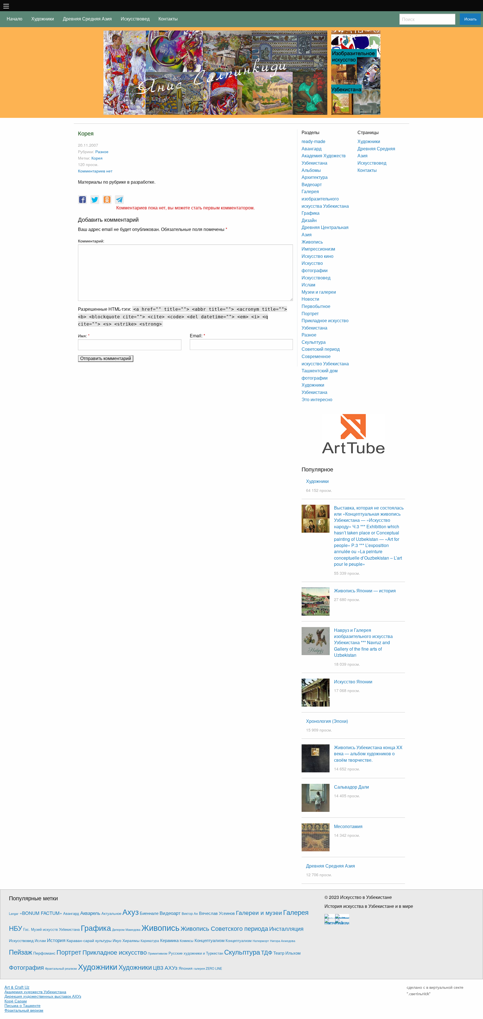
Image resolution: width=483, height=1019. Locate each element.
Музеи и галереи (319, 292)
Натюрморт (261, 941)
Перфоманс (44, 953)
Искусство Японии (353, 681)
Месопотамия (348, 826)
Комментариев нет (95, 171)
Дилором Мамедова (126, 929)
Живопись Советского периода (224, 928)
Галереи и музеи (259, 912)
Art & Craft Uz (16, 987)
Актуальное (111, 913)
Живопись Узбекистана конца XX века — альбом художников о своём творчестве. (368, 753)
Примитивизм (157, 953)
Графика (310, 213)
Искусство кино (317, 256)
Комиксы (186, 940)
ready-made (313, 141)
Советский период (321, 349)
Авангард (311, 148)
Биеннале (149, 913)
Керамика (169, 940)
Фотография (26, 967)
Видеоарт (312, 184)
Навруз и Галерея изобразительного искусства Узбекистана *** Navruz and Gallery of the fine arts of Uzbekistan (363, 642)
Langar (13, 913)
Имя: (83, 335)
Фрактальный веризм (23, 1010)
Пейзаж (20, 952)
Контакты (168, 18)
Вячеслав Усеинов (217, 913)
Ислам (308, 284)
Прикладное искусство (114, 952)
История (56, 940)
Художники (42, 18)
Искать (470, 19)
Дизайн (309, 220)
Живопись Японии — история (365, 590)
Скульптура (314, 342)
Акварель (90, 912)
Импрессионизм (318, 249)
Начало (14, 18)
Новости (310, 299)
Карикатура (150, 940)
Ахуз (130, 911)
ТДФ (266, 952)
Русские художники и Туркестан (196, 953)
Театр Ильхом (286, 953)
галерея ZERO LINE (208, 968)
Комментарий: (91, 241)
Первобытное (316, 306)
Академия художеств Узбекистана (35, 991)
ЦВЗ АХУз (165, 967)
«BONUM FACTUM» (41, 913)
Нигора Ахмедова (282, 941)
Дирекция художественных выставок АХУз (42, 996)
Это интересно (317, 399)
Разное (101, 151)
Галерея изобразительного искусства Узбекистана (325, 198)
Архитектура (315, 177)
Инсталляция (286, 928)
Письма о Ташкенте (22, 1005)
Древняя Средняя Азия (87, 18)
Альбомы (311, 170)
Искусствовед (135, 18)
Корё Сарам (15, 1001)
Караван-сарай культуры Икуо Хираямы (103, 940)
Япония (186, 968)
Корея (97, 158)
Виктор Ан (190, 913)
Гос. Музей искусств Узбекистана (51, 929)
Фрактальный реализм (61, 968)
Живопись (312, 242)
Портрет (310, 313)
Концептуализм (209, 940)
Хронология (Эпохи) (327, 721)
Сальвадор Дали (351, 787)
